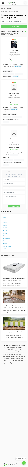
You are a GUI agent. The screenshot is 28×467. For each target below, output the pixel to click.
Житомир (5, 237)
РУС (15, 4)
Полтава (5, 230)
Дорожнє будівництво (17, 117)
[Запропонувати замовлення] (15, 39)
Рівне (4, 241)
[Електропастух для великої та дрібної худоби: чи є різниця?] (14, 323)
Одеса (4, 220)
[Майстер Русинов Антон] (14, 133)
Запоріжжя (5, 222)
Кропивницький (6, 240)
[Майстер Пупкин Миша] (14, 44)
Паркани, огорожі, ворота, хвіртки (10, 119)
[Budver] (14, 2)
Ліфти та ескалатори (7, 162)
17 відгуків (15, 95)
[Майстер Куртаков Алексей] (14, 87)
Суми (4, 235)
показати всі (18, 66)
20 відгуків (15, 52)
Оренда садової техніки (8, 73)
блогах (12, 255)
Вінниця (5, 227)
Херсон (4, 228)
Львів (4, 224)
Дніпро (4, 219)
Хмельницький (6, 238)
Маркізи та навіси (7, 76)
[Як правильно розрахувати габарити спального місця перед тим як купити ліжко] (14, 267)
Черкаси (5, 233)
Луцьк (4, 248)
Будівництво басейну (7, 71)
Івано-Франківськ (7, 246)
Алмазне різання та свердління (9, 114)
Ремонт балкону (19, 73)
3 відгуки (16, 141)
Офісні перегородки (19, 160)
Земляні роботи (17, 162)
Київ (4, 215)
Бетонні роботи (6, 117)
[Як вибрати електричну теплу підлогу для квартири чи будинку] (14, 296)
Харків (4, 217)
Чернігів (5, 232)
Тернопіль (5, 245)
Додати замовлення (14, 26)
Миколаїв (5, 225)
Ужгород (5, 249)
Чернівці (5, 243)
